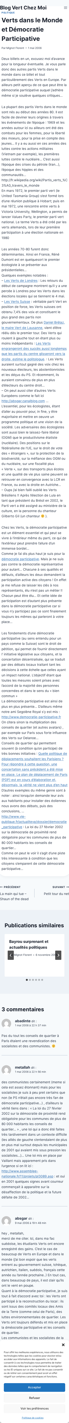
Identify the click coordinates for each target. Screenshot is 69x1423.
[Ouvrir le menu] (65, 8)
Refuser (34, 1398)
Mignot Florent (15, 47)
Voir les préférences (35, 1408)
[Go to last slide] (11, 955)
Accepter (34, 1387)
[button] (63, 1345)
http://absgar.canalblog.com (23, 401)
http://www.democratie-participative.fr (31, 717)
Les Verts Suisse (17, 302)
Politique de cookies (33, 1417)
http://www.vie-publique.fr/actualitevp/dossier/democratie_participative (34, 822)
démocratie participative (20, 559)
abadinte (22, 1021)
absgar (21, 1218)
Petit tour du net (56, 890)
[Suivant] (58, 955)
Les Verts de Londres (21, 281)
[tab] (27, 980)
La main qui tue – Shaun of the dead (14, 893)
